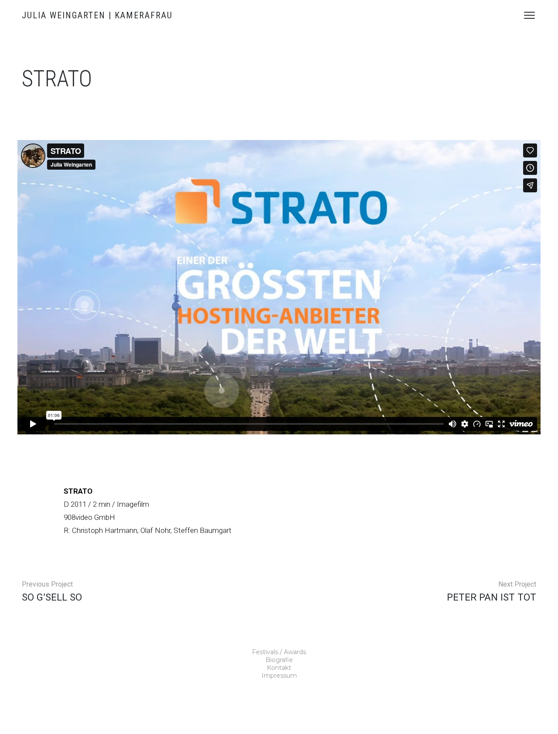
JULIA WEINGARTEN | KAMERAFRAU (97, 15)
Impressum (279, 675)
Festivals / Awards (279, 652)
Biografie (279, 660)
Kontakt (279, 668)
